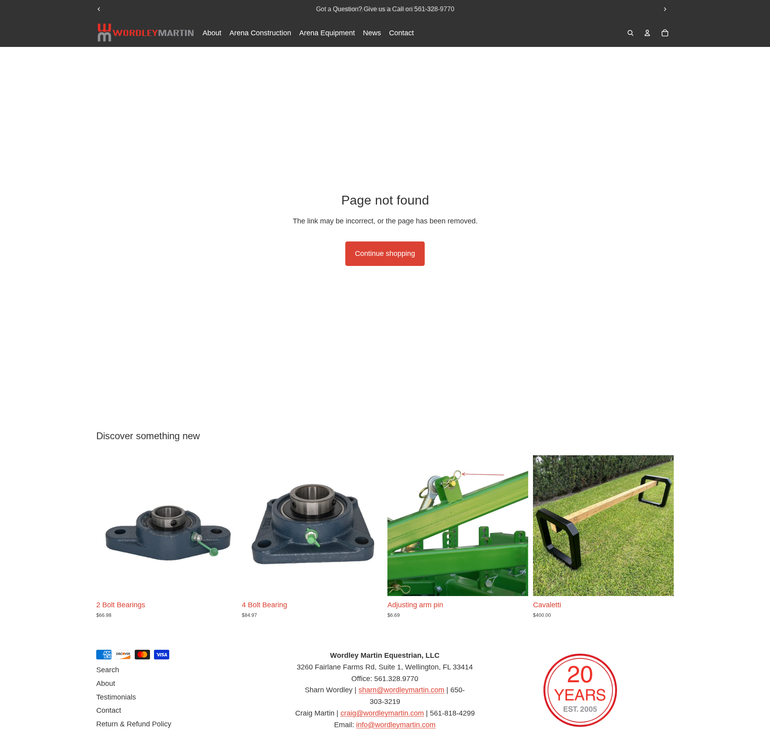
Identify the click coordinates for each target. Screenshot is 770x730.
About (105, 683)
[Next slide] (665, 9)
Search (107, 670)
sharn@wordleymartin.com (401, 690)
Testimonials (116, 697)
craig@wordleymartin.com (382, 713)
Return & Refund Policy (133, 724)
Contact (108, 710)
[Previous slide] (99, 9)
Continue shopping (385, 253)
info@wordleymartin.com (396, 724)
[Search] (630, 33)
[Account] (647, 33)
